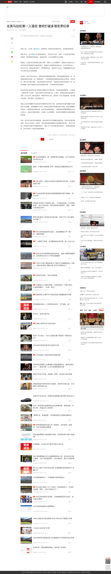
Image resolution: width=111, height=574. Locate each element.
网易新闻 (86, 21)
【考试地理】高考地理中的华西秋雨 (90, 339)
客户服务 (59, 572)
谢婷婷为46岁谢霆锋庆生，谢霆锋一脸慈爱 (91, 159)
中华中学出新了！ (85, 343)
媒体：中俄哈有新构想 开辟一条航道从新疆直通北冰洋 (53, 167)
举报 (74, 30)
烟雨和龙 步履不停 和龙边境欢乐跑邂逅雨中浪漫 (53, 294)
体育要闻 (83, 31)
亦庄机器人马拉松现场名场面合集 (48, 355)
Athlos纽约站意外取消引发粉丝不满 (46, 345)
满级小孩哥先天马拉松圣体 (46, 323)
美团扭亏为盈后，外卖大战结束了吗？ (90, 231)
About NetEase (38, 572)
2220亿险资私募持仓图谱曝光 (44, 506)
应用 (20, 1)
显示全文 (51, 139)
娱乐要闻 (83, 140)
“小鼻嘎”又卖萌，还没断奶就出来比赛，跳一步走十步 (55, 241)
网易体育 (14, 21)
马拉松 (37, 49)
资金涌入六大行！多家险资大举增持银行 (91, 197)
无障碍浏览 (26, 1)
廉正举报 (83, 572)
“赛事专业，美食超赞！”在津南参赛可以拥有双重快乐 (52, 415)
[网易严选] (77, 1)
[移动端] (66, 1)
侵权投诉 (88, 572)
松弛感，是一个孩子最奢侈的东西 (89, 330)
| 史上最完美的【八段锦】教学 (89, 294)
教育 (81, 310)
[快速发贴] (12, 38)
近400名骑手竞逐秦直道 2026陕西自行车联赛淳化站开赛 (53, 538)
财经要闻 (83, 171)
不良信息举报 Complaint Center (74, 572)
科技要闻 (83, 212)
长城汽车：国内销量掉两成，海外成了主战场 (49, 547)
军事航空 (101, 310)
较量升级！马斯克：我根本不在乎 (89, 228)
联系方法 (49, 572)
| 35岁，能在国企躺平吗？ (88, 291)
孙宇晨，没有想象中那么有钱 (88, 201)
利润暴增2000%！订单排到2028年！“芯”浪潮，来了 (52, 304)
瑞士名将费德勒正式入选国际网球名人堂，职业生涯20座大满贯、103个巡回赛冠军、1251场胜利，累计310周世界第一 (54, 458)
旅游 (89, 310)
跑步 (34, 54)
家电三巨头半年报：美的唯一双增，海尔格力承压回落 (52, 374)
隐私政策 (64, 572)
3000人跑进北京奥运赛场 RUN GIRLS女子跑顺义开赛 (52, 518)
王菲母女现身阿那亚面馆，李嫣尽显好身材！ (92, 163)
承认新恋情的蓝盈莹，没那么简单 (89, 166)
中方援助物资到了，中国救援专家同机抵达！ (49, 477)
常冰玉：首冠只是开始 (41, 314)
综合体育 (19, 21)
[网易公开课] (71, 1)
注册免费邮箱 (97, 1)
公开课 (95, 310)
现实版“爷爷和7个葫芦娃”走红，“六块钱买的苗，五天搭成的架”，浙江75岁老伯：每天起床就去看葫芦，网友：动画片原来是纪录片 (54, 205)
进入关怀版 (32, 1)
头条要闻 (83, 95)
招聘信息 (54, 572)
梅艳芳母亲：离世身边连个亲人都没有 (90, 155)
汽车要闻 (83, 246)
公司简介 (45, 572)
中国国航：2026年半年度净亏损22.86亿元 (48, 444)
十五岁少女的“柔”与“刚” (41, 528)
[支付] (82, 1)
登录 (91, 1)
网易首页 (16, 1)
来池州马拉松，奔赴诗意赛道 (46, 275)
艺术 (85, 310)
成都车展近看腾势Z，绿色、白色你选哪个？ (92, 267)
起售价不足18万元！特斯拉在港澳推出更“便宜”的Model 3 (53, 396)
